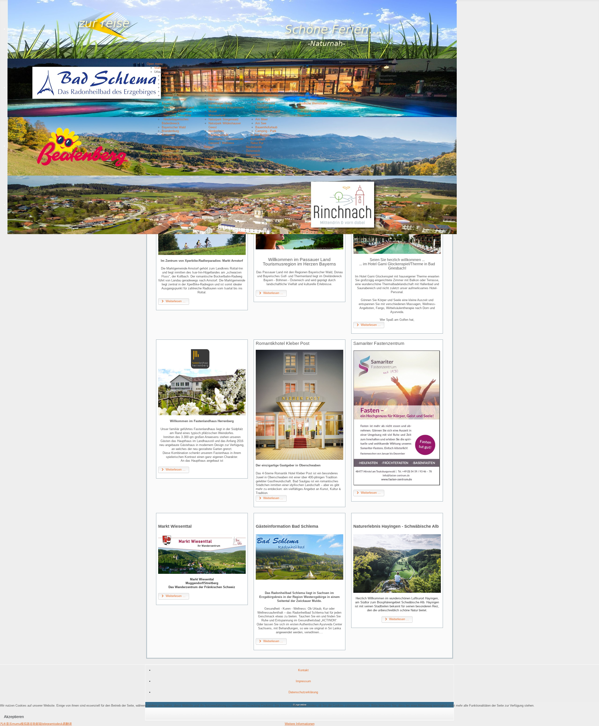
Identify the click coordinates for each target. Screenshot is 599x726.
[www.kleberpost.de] (299, 405)
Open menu (154, 64)
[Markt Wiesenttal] (202, 554)
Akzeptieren (14, 717)
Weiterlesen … (175, 301)
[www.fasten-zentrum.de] (397, 417)
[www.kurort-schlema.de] (299, 557)
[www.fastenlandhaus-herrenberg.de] (202, 381)
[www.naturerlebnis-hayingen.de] (397, 563)
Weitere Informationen (299, 724)
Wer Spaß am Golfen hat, (397, 319)
